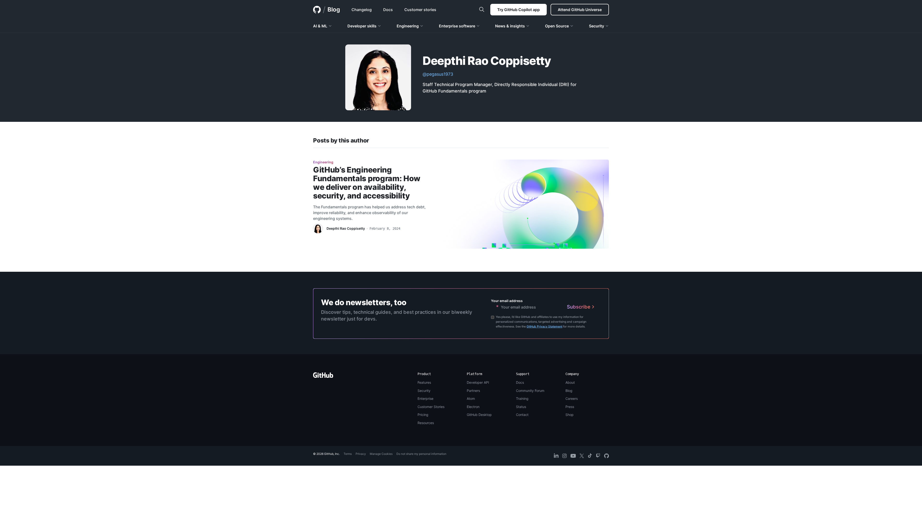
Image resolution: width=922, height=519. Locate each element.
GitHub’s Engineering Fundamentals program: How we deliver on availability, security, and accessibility (366, 182)
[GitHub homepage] (317, 9)
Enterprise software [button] (457, 26)
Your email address (507, 301)
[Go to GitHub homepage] (323, 377)
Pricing (423, 415)
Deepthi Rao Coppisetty (346, 228)
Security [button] (596, 26)
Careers (571, 398)
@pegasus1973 (438, 74)
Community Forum (530, 391)
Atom (471, 398)
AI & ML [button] (320, 26)
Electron (473, 407)
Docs (520, 382)
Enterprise (425, 398)
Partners (473, 391)
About (570, 382)
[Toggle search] (481, 10)
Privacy (361, 454)
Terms (348, 454)
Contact (522, 415)
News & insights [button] (510, 26)
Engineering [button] (408, 26)
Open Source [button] (557, 26)
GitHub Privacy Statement (544, 326)
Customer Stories (431, 407)
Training (522, 398)
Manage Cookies (381, 454)
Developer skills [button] (361, 26)
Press (569, 407)
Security (424, 391)
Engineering (323, 162)
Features (424, 382)
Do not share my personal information (421, 454)
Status (521, 407)
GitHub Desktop (479, 415)
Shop (569, 415)
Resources (426, 423)
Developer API (478, 382)
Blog (334, 9)
